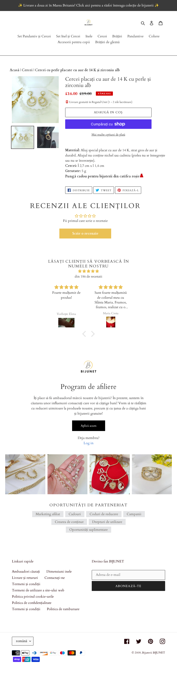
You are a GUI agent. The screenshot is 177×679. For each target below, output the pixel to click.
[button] (85, 233)
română (21, 641)
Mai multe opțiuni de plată (108, 135)
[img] (88, 271)
